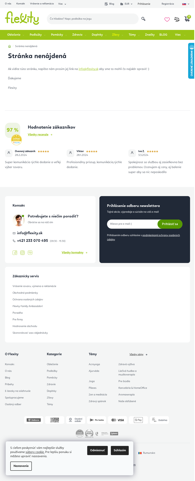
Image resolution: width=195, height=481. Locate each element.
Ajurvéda (94, 371)
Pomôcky (52, 377)
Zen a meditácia (98, 394)
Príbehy (9, 384)
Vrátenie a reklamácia (42, 3)
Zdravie (51, 384)
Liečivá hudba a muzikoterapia (127, 373)
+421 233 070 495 (33, 241)
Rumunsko (149, 453)
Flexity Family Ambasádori (28, 306)
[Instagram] (22, 252)
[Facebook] (15, 252)
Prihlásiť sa (170, 224)
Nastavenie (21, 466)
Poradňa (18, 313)
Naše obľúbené (127, 401)
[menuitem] (16, 35)
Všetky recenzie (38, 134)
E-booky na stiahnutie (17, 391)
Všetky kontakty (72, 252)
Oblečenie (52, 364)
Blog (111, 4)
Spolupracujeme (14, 397)
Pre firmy (18, 319)
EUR (127, 4)
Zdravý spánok (97, 401)
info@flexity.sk (88, 69)
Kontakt (20, 3)
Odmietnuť (97, 450)
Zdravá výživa (126, 364)
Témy (50, 404)
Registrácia (168, 4)
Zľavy (50, 397)
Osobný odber (13, 404)
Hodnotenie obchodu (25, 326)
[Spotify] (30, 252)
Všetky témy (136, 354)
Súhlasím (120, 450)
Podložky (52, 371)
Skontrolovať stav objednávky (30, 333)
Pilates (92, 388)
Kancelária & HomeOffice (132, 388)
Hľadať (143, 19)
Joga (92, 381)
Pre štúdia (124, 381)
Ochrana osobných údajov (28, 299)
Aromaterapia (126, 394)
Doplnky (51, 391)
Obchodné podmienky (25, 293)
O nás (8, 3)
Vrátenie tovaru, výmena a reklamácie (34, 286)
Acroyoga (94, 364)
